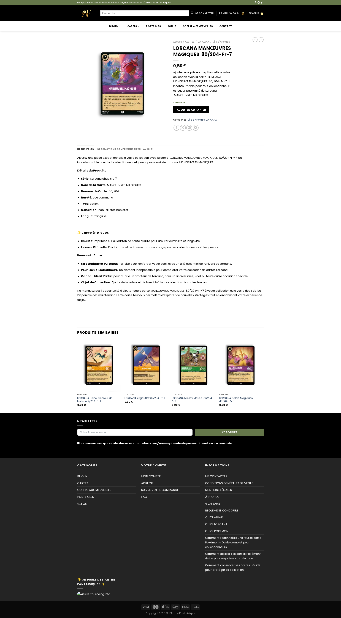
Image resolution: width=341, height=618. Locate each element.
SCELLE (171, 26)
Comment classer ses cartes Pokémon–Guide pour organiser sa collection (233, 556)
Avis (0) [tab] (148, 149)
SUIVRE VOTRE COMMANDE (160, 490)
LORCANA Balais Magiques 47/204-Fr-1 (236, 399)
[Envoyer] (192, 13)
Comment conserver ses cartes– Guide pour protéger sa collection (232, 567)
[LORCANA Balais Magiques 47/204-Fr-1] (241, 365)
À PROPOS (212, 497)
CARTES (132, 26)
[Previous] (77, 376)
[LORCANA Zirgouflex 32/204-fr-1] (146, 365)
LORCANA (203, 41)
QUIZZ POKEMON (216, 531)
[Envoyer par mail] (189, 128)
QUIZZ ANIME (214, 517)
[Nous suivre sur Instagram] (259, 2)
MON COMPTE (151, 476)
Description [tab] (85, 149)
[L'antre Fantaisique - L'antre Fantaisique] (86, 13)
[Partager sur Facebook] (176, 128)
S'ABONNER (229, 432)
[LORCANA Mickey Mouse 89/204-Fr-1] (194, 365)
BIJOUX (113, 26)
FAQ (144, 497)
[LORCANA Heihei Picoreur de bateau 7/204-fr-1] (99, 365)
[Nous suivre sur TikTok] (262, 2)
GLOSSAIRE (212, 504)
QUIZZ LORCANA (216, 524)
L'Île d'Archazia (221, 41)
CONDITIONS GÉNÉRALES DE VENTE (229, 483)
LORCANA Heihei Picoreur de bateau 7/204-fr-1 (94, 399)
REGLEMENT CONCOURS (221, 510)
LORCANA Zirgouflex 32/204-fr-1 (145, 398)
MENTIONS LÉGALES (218, 490)
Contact (225, 26)
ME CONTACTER (216, 476)
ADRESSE (147, 483)
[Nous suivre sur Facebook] (255, 2)
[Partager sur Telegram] (196, 128)
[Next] (262, 376)
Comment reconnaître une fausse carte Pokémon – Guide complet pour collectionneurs (233, 542)
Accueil (177, 41)
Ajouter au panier (191, 110)
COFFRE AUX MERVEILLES (198, 26)
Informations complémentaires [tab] (119, 149)
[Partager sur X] (183, 128)
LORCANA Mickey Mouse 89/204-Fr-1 (192, 399)
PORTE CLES (153, 26)
